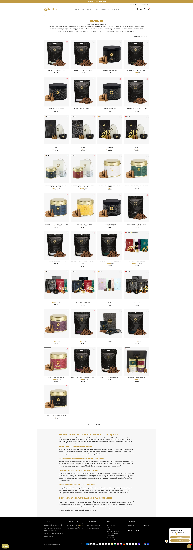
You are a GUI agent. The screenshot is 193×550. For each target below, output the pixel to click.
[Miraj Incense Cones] (109, 207)
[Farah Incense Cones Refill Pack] (83, 91)
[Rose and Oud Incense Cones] (56, 361)
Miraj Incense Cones (110, 224)
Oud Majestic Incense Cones (56, 340)
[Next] (115, 1)
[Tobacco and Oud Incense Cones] (56, 399)
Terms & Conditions (112, 533)
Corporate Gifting (112, 525)
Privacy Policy (111, 535)
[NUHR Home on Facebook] (129, 531)
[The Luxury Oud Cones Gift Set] (136, 361)
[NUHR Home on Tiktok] (134, 531)
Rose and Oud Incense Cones (56, 377)
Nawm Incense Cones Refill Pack (56, 261)
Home (45, 15)
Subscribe (146, 525)
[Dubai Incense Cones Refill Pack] (136, 54)
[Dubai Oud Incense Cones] (56, 91)
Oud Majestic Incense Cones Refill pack (83, 340)
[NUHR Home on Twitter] (136, 531)
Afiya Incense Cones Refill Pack (56, 70)
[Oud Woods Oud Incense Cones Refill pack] (136, 323)
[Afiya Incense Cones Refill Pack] (56, 54)
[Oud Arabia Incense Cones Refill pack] (109, 245)
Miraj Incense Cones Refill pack (136, 224)
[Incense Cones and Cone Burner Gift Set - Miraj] (136, 129)
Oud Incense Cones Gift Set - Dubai (56, 301)
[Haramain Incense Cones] (109, 91)
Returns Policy (111, 539)
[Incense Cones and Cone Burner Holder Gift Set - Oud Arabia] (56, 168)
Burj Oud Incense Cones (110, 70)
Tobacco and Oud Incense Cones (56, 415)
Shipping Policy (111, 537)
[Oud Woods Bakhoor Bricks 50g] (109, 323)
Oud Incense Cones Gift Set (137, 261)
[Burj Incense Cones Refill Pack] (83, 54)
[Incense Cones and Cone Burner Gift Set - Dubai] (83, 129)
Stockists (109, 527)
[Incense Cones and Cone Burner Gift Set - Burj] (56, 129)
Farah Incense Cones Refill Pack (83, 108)
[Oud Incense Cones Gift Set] (136, 245)
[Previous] (77, 1)
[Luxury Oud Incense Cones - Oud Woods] (56, 207)
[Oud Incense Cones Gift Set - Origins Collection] (136, 284)
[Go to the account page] (141, 9)
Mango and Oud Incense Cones (83, 224)
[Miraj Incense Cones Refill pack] (136, 207)
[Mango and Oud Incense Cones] (83, 207)
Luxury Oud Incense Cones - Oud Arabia (136, 185)
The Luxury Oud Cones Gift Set (137, 377)
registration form (91, 527)
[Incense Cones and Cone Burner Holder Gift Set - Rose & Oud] (83, 168)
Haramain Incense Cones (110, 108)
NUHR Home (55, 543)
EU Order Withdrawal (113, 531)
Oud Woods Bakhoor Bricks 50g (110, 340)
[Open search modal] (137, 9)
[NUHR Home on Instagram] (131, 531)
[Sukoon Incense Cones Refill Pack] (109, 361)
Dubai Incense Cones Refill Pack (136, 70)
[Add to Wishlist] (67, 41)
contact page (54, 527)
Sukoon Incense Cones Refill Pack (110, 377)
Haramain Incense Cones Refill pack (136, 108)
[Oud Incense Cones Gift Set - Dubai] (56, 284)
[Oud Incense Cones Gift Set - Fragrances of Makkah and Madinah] (83, 284)
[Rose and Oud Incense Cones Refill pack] (83, 361)
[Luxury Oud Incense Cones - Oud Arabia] (136, 168)
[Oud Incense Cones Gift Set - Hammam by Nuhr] (109, 284)
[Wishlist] (145, 9)
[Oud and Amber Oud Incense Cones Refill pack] (83, 245)
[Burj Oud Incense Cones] (109, 54)
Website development (49, 544)
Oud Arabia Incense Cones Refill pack (110, 261)
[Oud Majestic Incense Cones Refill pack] (83, 323)
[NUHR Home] (50, 9)
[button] (189, 546)
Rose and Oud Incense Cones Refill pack (83, 377)
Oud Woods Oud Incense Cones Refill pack (136, 340)
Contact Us (110, 524)
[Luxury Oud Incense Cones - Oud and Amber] (109, 168)
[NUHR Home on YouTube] (139, 531)
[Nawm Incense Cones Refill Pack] (56, 245)
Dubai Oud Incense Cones (56, 108)
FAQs (108, 529)
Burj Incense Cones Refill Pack (83, 70)
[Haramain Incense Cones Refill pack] (136, 91)
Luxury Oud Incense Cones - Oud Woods (56, 224)
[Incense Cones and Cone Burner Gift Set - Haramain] (109, 129)
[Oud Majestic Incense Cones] (56, 323)
